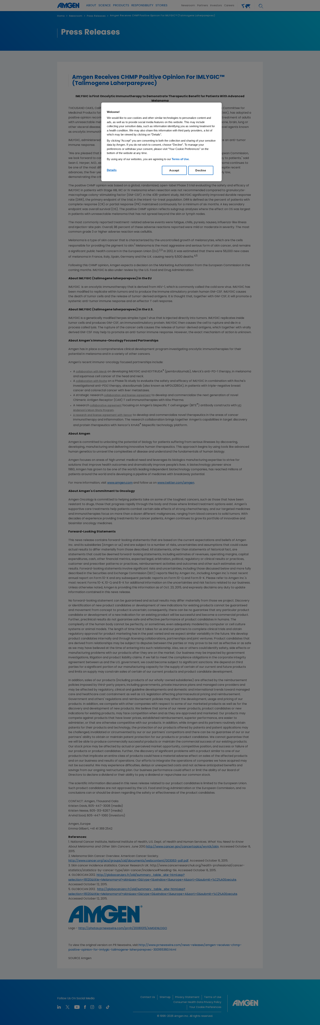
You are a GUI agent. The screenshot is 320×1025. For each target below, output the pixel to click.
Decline (200, 170)
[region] (161, 142)
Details (112, 170)
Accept (174, 170)
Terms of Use (180, 159)
